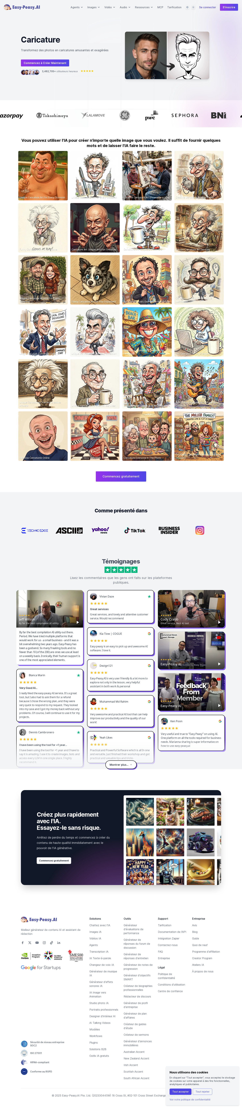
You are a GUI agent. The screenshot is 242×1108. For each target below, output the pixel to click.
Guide (195, 938)
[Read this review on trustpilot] (149, 596)
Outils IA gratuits (99, 1055)
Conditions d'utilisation (171, 984)
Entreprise (164, 958)
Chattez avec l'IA (99, 925)
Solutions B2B (97, 1049)
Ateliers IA (198, 964)
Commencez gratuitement (121, 476)
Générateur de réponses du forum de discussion (137, 943)
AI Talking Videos (99, 1022)
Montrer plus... (119, 764)
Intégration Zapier (168, 938)
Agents (93, 945)
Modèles (94, 1029)
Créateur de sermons (136, 1034)
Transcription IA (98, 951)
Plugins (93, 1042)
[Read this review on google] (149, 633)
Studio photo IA (98, 1003)
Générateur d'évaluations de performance (133, 929)
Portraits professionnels (103, 1009)
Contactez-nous (168, 945)
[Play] (78, 622)
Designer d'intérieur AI (102, 1016)
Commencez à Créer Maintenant (45, 63)
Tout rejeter (202, 1091)
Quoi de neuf (200, 945)
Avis (194, 925)
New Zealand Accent (136, 1058)
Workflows (95, 1036)
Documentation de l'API (172, 931)
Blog (195, 931)
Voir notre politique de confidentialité (190, 1099)
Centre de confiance (170, 991)
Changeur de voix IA (101, 964)
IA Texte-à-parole (100, 958)
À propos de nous (203, 971)
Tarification (174, 7)
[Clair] (193, 7)
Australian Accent (134, 1051)
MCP (160, 7)
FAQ (160, 951)
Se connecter (207, 7)
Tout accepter (180, 1091)
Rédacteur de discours (137, 996)
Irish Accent (131, 1065)
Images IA (95, 931)
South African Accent (136, 1078)
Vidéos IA (95, 938)
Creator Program (202, 958)
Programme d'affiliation (206, 951)
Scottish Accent (133, 1071)
